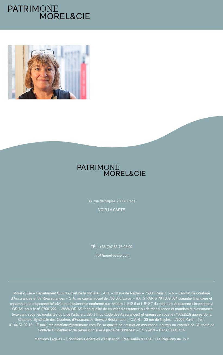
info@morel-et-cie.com (111, 255)
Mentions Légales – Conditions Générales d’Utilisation (77, 339)
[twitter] (111, 347)
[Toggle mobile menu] (212, 22)
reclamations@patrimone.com (72, 325)
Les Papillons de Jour (172, 339)
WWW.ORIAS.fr (73, 309)
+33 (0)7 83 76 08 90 (116, 247)
